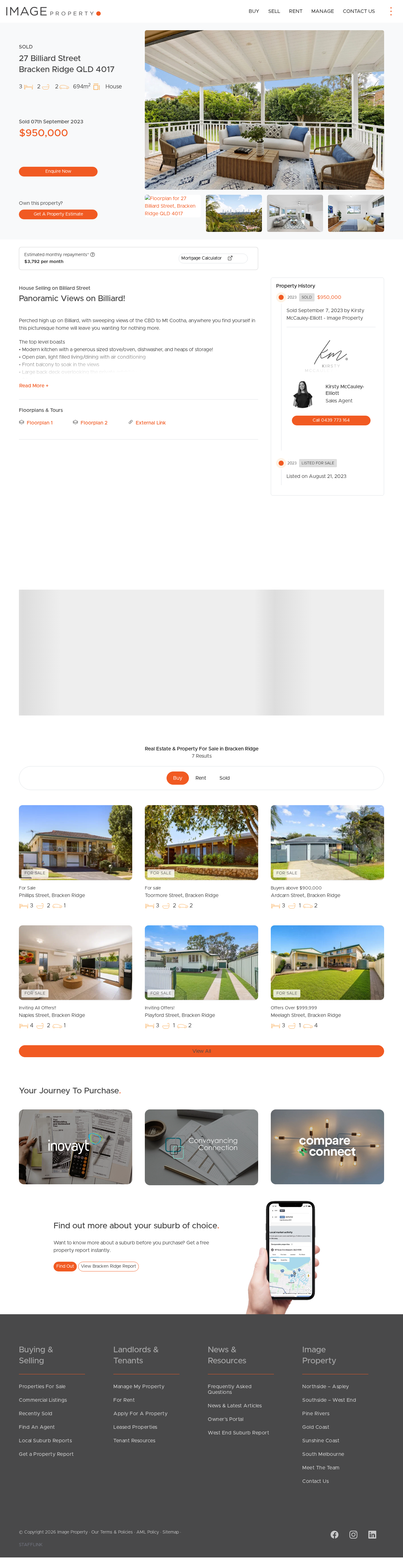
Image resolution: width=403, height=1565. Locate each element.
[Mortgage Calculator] (75, 1146)
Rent (296, 11)
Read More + (33, 385)
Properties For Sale (42, 1386)
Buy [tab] (177, 778)
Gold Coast (315, 1427)
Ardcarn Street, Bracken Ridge (305, 892)
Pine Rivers (316, 1413)
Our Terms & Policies (112, 1532)
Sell (274, 11)
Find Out (65, 1266)
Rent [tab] (201, 778)
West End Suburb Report (238, 1432)
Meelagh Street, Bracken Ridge (306, 1012)
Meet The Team (321, 1467)
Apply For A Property (140, 1413)
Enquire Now (58, 171)
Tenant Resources (134, 1440)
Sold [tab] (224, 778)
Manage (322, 11)
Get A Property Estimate (58, 214)
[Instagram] (352, 1535)
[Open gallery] (264, 110)
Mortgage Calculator (202, 258)
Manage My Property (138, 1386)
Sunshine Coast (320, 1440)
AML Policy (147, 1532)
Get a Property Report (46, 1454)
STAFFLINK (31, 1545)
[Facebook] (333, 1535)
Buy (254, 11)
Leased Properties (135, 1427)
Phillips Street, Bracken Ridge (52, 892)
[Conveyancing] (201, 1146)
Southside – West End (329, 1400)
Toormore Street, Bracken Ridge (182, 892)
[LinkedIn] (371, 1535)
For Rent (124, 1400)
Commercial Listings (43, 1400)
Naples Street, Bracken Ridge (52, 1012)
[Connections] (327, 1146)
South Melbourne (323, 1454)
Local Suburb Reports (45, 1440)
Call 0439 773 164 (331, 420)
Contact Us (359, 11)
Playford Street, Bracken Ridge (180, 1012)
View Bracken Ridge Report (108, 1266)
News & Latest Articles (235, 1405)
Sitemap (170, 1532)
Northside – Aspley (325, 1386)
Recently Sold (36, 1413)
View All (201, 1051)
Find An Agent (37, 1427)
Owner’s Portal (225, 1419)
